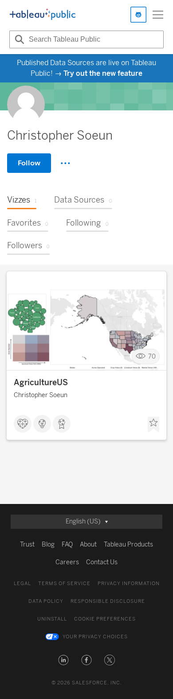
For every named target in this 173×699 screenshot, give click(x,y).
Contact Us (102, 562)
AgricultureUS (41, 382)
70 (152, 356)
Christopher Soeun (40, 395)
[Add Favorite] (153, 425)
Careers (67, 562)
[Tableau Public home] (42, 14)
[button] (63, 660)
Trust (27, 544)
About (88, 544)
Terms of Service (64, 583)
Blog (48, 544)
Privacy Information (129, 583)
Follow (29, 163)
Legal (22, 583)
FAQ (67, 544)
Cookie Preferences (105, 619)
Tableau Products (128, 544)
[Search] (18, 39)
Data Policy (45, 601)
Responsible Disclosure (108, 601)
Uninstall (52, 619)
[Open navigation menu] (158, 14)
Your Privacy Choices (95, 637)
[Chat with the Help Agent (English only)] (138, 15)
